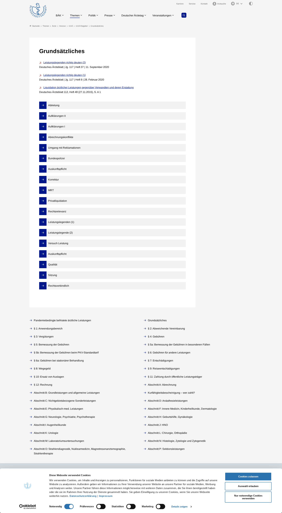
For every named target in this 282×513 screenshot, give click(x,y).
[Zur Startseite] (38, 10)
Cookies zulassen (248, 476)
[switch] (101, 506)
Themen (75, 15)
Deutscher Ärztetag (132, 15)
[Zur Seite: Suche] (183, 15)
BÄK (58, 15)
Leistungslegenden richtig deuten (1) (64, 75)
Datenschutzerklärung (83, 496)
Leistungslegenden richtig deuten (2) (64, 62)
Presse (108, 15)
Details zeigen (179, 506)
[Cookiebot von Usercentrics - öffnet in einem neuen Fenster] (27, 506)
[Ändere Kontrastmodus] (251, 3)
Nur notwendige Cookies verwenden (248, 497)
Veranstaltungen (161, 15)
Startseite (36, 26)
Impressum (106, 496)
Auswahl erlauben (248, 486)
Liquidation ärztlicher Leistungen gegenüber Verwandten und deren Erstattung (88, 87)
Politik (92, 15)
